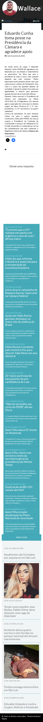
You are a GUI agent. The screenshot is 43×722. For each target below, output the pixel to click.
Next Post (32, 158)
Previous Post (12, 158)
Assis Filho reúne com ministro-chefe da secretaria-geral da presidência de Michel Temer (18, 458)
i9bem (4, 719)
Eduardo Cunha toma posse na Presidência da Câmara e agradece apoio (20, 150)
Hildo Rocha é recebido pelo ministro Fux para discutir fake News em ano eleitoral (21, 351)
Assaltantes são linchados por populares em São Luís (19, 556)
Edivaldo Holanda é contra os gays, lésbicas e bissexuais (21, 705)
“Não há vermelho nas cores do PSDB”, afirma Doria (18, 407)
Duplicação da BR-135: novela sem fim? (19, 488)
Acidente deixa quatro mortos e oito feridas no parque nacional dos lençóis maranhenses (20, 634)
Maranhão (9, 60)
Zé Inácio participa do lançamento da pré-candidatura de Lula (18, 378)
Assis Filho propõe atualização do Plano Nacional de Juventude (19, 515)
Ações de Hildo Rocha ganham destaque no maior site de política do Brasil (19, 320)
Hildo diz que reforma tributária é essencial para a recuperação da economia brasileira (21, 263)
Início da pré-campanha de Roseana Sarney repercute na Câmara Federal (21, 292)
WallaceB (30, 56)
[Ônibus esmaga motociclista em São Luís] (21, 662)
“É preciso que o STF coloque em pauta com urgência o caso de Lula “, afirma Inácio (20, 234)
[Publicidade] (21, 21)
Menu (37, 21)
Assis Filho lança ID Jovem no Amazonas (21, 431)
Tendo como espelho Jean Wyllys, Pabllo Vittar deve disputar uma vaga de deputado (19, 611)
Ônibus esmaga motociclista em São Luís (21, 688)
